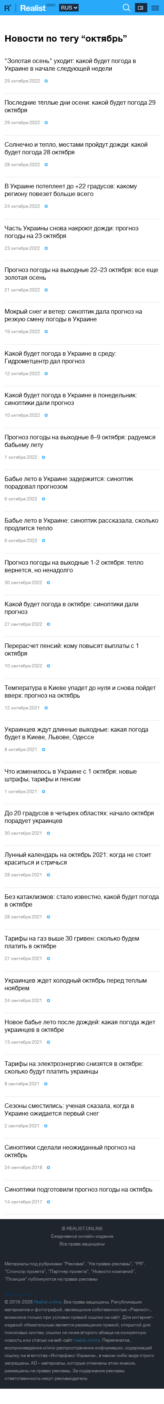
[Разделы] (155, 3)
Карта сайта (17, 1294)
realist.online (87, 1340)
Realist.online (47, 1302)
